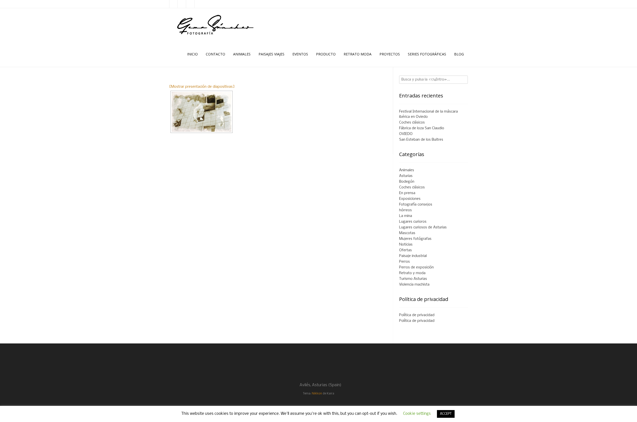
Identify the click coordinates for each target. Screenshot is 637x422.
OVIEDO (406, 134)
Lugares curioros (412, 222)
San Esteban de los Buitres (421, 140)
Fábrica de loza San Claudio (421, 128)
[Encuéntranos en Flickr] (190, 4)
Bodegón (406, 182)
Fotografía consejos (415, 205)
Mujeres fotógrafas (415, 239)
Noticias (406, 245)
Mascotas (407, 233)
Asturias (406, 176)
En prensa (407, 193)
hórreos (405, 210)
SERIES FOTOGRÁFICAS (427, 54)
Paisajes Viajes (271, 54)
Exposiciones (410, 199)
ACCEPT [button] (446, 414)
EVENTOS (300, 54)
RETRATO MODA (358, 54)
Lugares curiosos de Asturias (423, 227)
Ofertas (405, 250)
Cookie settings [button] (417, 414)
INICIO (192, 54)
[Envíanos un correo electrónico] (173, 4)
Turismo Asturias (413, 279)
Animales (242, 54)
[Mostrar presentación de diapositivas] (202, 87)
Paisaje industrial (413, 256)
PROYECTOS (389, 54)
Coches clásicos (412, 123)
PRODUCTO (326, 54)
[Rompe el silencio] (201, 112)
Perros (404, 262)
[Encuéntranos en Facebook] (182, 4)
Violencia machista (414, 285)
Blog (459, 54)
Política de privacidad (416, 315)
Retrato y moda (412, 273)
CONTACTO (215, 54)
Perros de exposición (416, 267)
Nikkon (317, 393)
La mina (405, 216)
